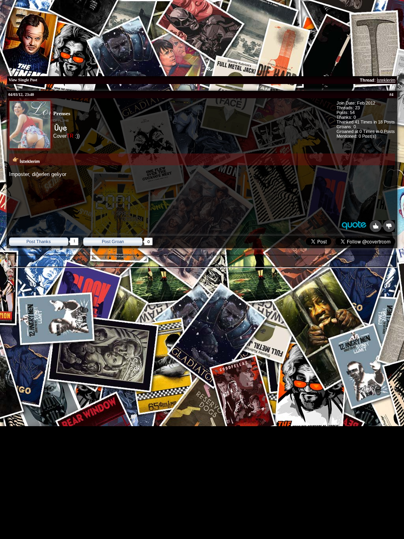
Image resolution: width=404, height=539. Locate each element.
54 (352, 112)
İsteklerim (386, 80)
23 (357, 107)
